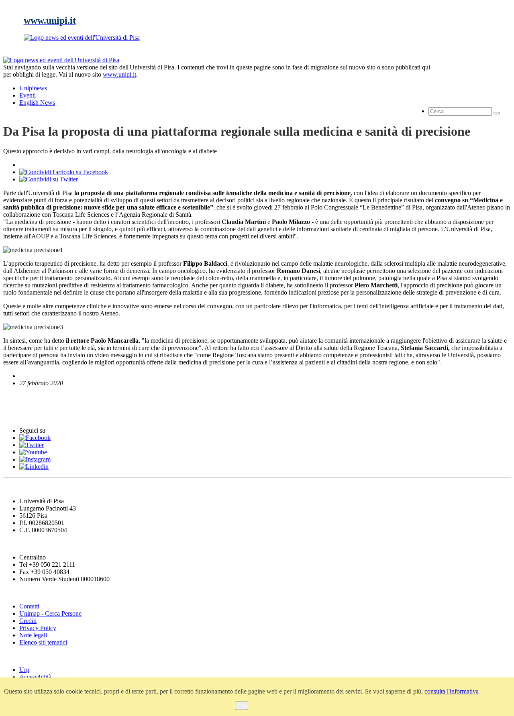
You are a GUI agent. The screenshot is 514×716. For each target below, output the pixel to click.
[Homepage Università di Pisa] (475, 84)
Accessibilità (35, 676)
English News (25, 398)
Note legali (33, 635)
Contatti (29, 606)
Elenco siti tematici (43, 642)
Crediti (28, 620)
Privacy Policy (37, 627)
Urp (24, 669)
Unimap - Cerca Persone (50, 613)
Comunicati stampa (35, 415)
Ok (241, 706)
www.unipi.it (119, 74)
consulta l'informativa (451, 691)
